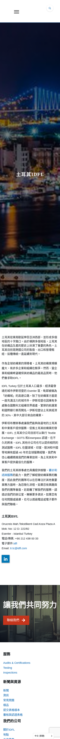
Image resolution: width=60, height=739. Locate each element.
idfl (15, 543)
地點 (6, 734)
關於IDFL (9, 729)
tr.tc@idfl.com (18, 548)
